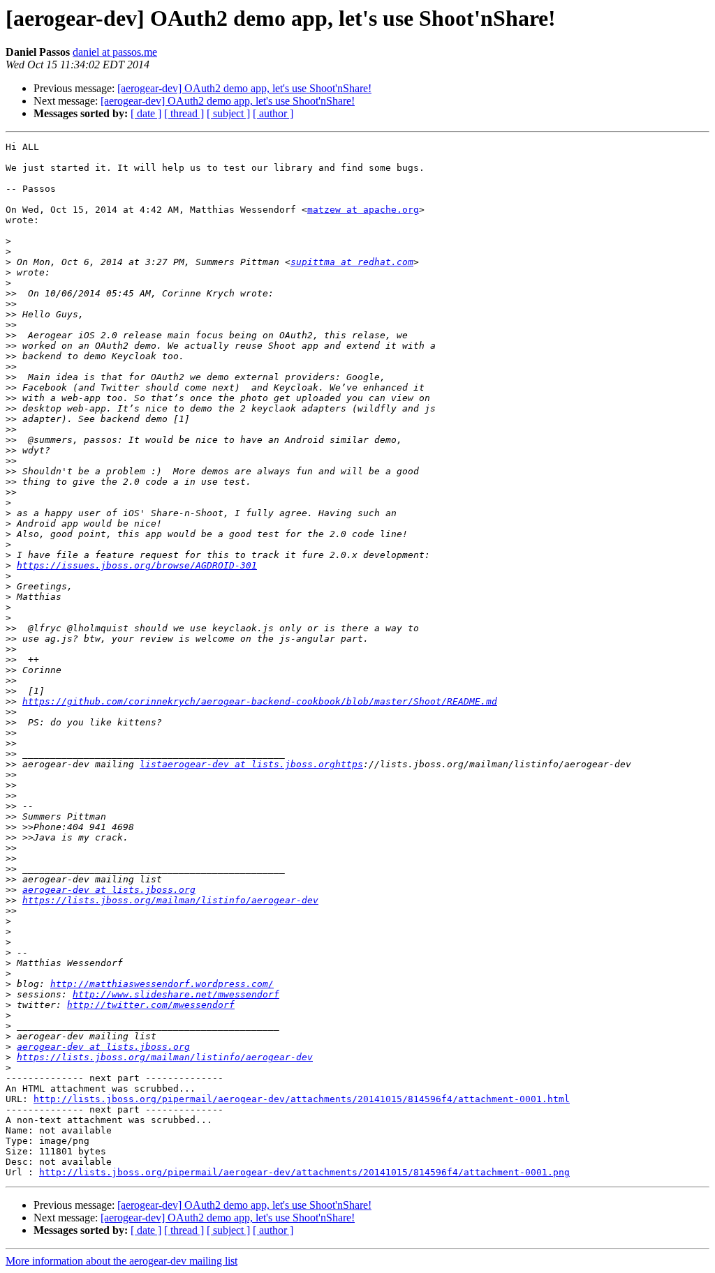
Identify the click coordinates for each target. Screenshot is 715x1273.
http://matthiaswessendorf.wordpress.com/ (162, 984)
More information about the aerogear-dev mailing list (121, 1261)
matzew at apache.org (363, 209)
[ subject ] (228, 113)
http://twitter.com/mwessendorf (151, 1005)
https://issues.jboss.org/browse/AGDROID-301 (137, 565)
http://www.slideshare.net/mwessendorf (176, 994)
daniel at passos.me (115, 52)
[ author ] (273, 113)
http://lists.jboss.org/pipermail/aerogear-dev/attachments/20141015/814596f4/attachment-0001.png (304, 1172)
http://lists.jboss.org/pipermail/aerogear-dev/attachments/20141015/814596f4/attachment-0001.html (302, 1099)
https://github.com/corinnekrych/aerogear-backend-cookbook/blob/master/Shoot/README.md (259, 701)
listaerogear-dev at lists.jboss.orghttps (251, 764)
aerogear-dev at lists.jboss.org (109, 889)
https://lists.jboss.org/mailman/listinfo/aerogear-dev (170, 900)
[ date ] (146, 113)
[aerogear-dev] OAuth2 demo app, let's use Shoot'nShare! (244, 88)
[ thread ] (184, 113)
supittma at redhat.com (351, 262)
